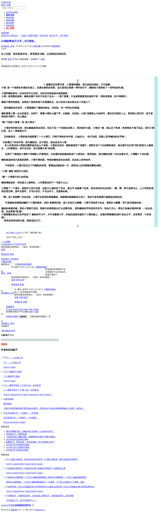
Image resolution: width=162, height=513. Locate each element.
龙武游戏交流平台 (23, 505)
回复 (3, 250)
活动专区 (10, 17)
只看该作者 (6, 262)
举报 (12, 254)
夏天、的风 (6, 273)
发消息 (4, 344)
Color (10, 309)
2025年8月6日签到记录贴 (17, 439)
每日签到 (10, 23)
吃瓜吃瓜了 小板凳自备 (16, 434)
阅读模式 (56, 46)
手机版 (11, 505)
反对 (22, 280)
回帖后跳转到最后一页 (40, 316)
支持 (18, 280)
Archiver (4, 505)
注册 (8, 5)
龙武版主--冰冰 (7, 46)
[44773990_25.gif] (14, 237)
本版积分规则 (12, 316)
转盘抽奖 (10, 25)
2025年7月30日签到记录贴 (17, 445)
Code (30, 309)
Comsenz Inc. (39, 510)
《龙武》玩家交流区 (29, 35)
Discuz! (14, 510)
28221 (7, 331)
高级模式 (10, 307)
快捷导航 (5, 33)
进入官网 (10, 28)
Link (20, 309)
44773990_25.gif (13, 233)
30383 (12, 331)
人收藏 (6, 242)
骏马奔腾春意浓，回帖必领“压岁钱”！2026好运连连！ (30, 431)
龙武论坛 (12, 12)
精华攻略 (10, 20)
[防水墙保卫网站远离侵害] (33, 505)
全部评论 (5, 259)
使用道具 (5, 254)
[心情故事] (6, 41)
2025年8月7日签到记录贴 (17, 450)
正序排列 (15, 259)
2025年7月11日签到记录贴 (17, 447)
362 (3, 331)
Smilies (36, 309)
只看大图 (36, 46)
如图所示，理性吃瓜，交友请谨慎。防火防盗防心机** (30, 442)
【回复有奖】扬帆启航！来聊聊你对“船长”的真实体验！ (31, 437)
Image (15, 309)
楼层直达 (5, 264)
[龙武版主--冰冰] (2, 321)
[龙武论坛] (6, 2)
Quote (25, 309)
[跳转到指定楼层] (23, 264)
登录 (3, 5)
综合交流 (10, 15)
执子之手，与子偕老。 (59, 35)
